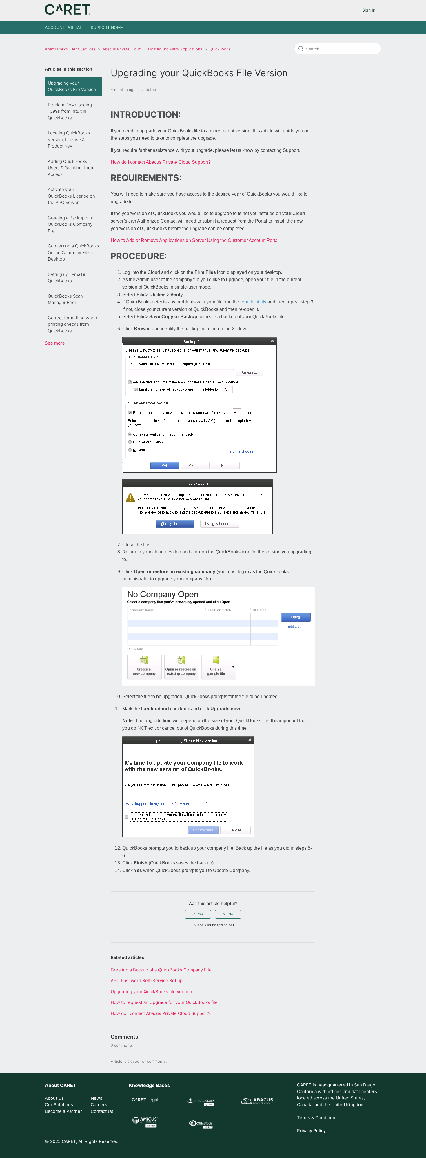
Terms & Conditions (317, 1117)
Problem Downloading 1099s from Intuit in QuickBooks (70, 111)
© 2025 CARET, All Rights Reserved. (82, 1141)
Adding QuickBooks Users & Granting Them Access (71, 168)
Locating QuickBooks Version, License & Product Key (69, 139)
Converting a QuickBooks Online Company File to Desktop (73, 252)
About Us (54, 1098)
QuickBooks (219, 49)
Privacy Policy (311, 1130)
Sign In (368, 10)
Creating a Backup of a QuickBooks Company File (70, 224)
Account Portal (63, 27)
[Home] (67, 13)
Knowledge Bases (149, 1085)
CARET (68, 1085)
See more (55, 343)
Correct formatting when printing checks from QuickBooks (72, 324)
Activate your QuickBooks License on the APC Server (71, 196)
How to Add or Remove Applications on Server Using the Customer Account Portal (195, 240)
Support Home (107, 27)
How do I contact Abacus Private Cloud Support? (161, 162)
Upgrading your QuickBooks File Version (72, 86)
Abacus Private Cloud (122, 49)
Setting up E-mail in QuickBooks (67, 278)
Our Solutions (59, 1104)
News (96, 1098)
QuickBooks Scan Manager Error (65, 299)
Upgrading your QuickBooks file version (151, 991)
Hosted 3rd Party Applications (175, 49)
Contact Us (102, 1111)
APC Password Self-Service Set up (147, 980)
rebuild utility (253, 301)
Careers (99, 1104)
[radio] (198, 914)
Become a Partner (63, 1111)
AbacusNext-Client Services (70, 49)
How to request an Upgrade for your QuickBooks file (164, 1002)
